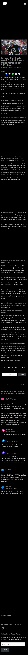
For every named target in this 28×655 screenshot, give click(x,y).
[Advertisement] (14, 22)
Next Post (24, 385)
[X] (6, 628)
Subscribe (22, 374)
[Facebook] (2, 628)
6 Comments (4, 67)
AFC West (10, 67)
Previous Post (5, 385)
